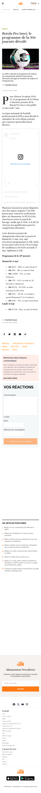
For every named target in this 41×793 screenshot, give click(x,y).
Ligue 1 (4, 740)
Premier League (6, 736)
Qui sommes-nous (7, 752)
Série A (4, 738)
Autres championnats (8, 745)
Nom (6, 421)
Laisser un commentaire (20, 441)
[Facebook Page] (14, 704)
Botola (5, 29)
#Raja (4, 346)
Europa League (6, 731)
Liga (3, 733)
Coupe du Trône (6, 721)
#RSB (24, 346)
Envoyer (20, 689)
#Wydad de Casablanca (23, 343)
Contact (4, 761)
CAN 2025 (16, 9)
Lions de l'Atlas (6, 716)
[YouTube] (22, 704)
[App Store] (12, 778)
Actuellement (6, 9)
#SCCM (5, 350)
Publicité (4, 757)
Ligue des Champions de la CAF (11, 723)
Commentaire (10, 395)
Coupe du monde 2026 (28, 9)
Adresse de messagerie (14, 430)
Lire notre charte (10, 378)
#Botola (5, 343)
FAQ (3, 759)
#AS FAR (15, 346)
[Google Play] (27, 778)
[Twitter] (18, 704)
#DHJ (14, 350)
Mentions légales (7, 754)
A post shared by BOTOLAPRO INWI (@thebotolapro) (22, 202)
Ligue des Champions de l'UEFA (11, 728)
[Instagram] (27, 704)
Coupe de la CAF (7, 726)
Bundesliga (5, 743)
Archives (4, 764)
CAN (3, 714)
